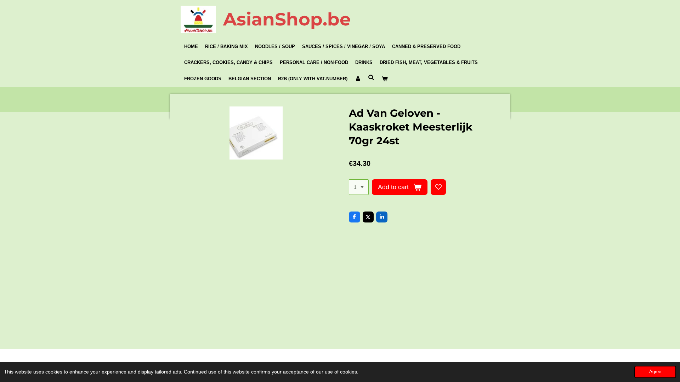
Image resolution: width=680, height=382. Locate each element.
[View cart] (384, 79)
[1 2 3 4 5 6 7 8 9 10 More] (359, 187)
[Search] (371, 78)
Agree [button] (655, 371)
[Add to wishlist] (438, 187)
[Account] (357, 79)
